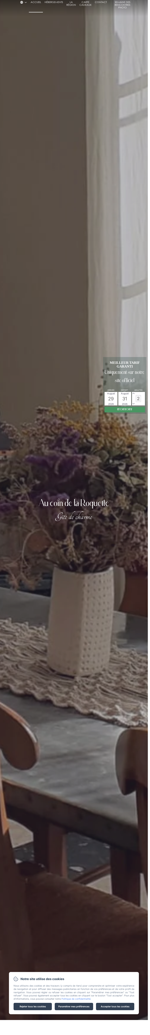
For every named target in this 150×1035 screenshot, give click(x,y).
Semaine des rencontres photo (122, 5)
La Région (71, 3)
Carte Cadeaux (85, 3)
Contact (101, 2)
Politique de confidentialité (76, 998)
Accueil (36, 2)
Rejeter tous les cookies (33, 1006)
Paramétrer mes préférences (74, 1006)
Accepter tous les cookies (115, 1006)
